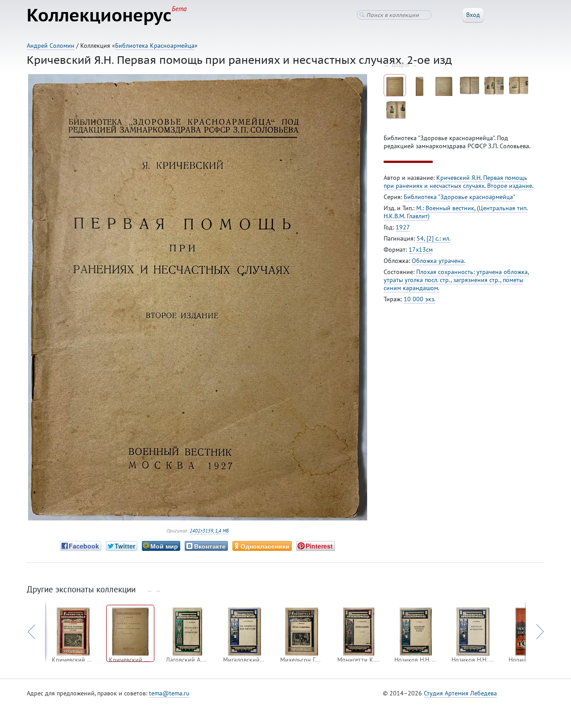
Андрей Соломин (50, 46)
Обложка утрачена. (438, 261)
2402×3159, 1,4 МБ (209, 531)
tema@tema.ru (169, 693)
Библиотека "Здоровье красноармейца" (459, 197)
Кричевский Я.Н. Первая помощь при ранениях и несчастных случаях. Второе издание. (459, 182)
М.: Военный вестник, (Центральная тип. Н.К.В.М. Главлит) (456, 212)
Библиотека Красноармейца (154, 46)
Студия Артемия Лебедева (460, 693)
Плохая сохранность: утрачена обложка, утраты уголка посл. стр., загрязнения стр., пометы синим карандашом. (456, 280)
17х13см (421, 249)
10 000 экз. (419, 299)
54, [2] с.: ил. (434, 238)
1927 (403, 227)
